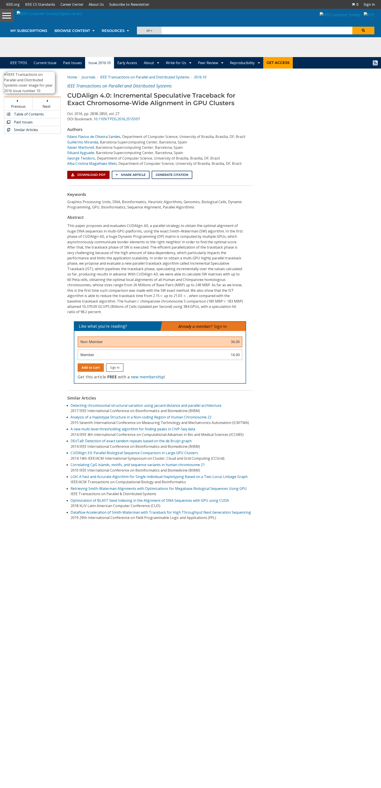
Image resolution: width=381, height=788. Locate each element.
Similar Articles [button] (25, 129)
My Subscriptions (28, 31)
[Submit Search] (363, 30)
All (148, 30)
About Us (96, 4)
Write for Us (176, 62)
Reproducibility (243, 62)
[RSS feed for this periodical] (375, 63)
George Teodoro (81, 158)
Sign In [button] (369, 4)
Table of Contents (28, 114)
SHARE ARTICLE (133, 175)
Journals (88, 77)
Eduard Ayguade (80, 152)
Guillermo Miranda (82, 142)
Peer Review (208, 62)
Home (72, 77)
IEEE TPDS (18, 62)
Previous (18, 106)
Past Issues (72, 62)
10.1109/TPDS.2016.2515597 (116, 119)
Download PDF (91, 175)
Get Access (278, 63)
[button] (355, 4)
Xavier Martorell (80, 147)
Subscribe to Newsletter (129, 4)
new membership (147, 376)
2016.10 (200, 77)
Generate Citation (172, 175)
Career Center (71, 4)
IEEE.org (13, 4)
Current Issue (45, 62)
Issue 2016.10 (99, 62)
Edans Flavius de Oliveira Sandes (93, 136)
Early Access (127, 62)
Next (46, 106)
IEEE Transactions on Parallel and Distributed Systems (144, 77)
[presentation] (161, 296)
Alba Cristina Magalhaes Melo (92, 163)
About (149, 62)
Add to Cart (91, 367)
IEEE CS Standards (40, 4)
